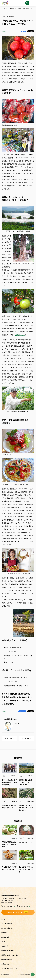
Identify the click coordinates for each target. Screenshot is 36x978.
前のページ (10, 738)
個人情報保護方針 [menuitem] (6, 959)
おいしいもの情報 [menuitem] (6, 923)
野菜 (4, 17)
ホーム (3, 919)
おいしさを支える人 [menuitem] (7, 928)
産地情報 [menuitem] (4, 932)
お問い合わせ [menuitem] (5, 964)
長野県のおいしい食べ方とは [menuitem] (9, 950)
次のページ (26, 738)
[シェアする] (23, 31)
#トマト (4, 31)
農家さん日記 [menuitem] (5, 937)
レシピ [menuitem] (3, 941)
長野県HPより (20, 335)
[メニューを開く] (32, 3)
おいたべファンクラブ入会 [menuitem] (9, 968)
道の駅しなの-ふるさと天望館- (17, 670)
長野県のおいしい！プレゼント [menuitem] (10, 955)
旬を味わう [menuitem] (4, 946)
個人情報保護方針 (5, 974)
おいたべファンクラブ (18, 912)
